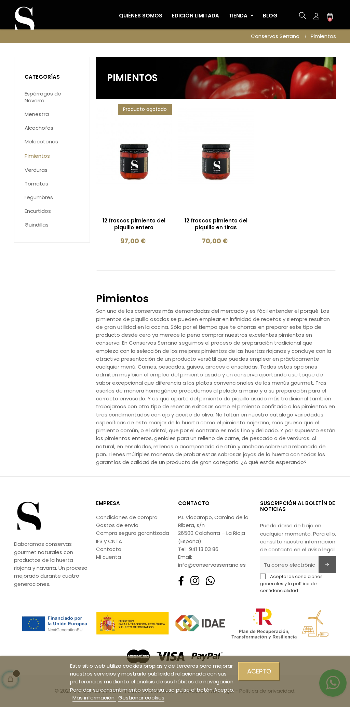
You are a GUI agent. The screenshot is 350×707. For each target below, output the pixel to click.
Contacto (108, 549)
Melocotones (41, 141)
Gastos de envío (117, 525)
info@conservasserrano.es (212, 564)
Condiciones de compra (127, 517)
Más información (94, 697)
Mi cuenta (108, 557)
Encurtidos (38, 211)
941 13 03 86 (203, 549)
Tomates (36, 183)
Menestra (37, 114)
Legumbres (39, 197)
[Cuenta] (316, 15)
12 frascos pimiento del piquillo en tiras (216, 224)
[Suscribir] (327, 564)
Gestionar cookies (141, 697)
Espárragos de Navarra (43, 97)
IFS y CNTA (109, 541)
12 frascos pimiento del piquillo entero (134, 224)
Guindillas (37, 224)
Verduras (36, 169)
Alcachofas (39, 127)
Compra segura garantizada (132, 533)
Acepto (259, 671)
